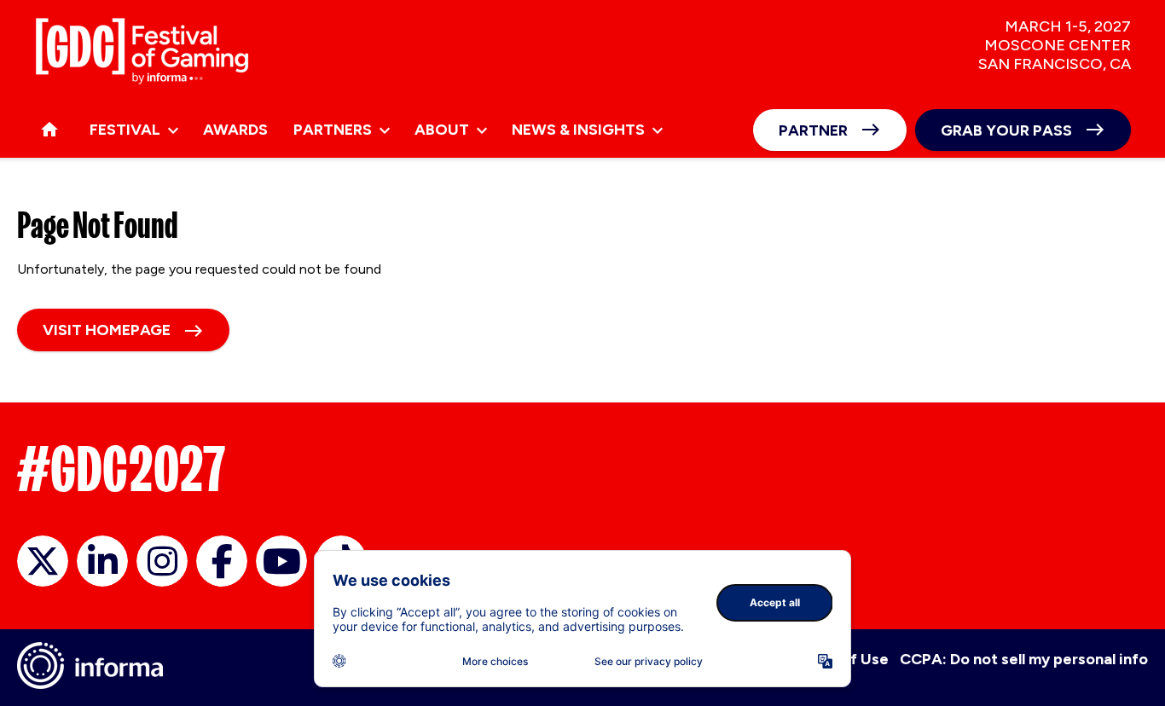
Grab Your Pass (1006, 130)
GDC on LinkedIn (102, 561)
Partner (813, 130)
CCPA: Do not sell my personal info (1024, 659)
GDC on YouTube (281, 561)
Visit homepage (107, 330)
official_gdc (42, 561)
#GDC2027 (121, 469)
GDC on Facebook (221, 561)
